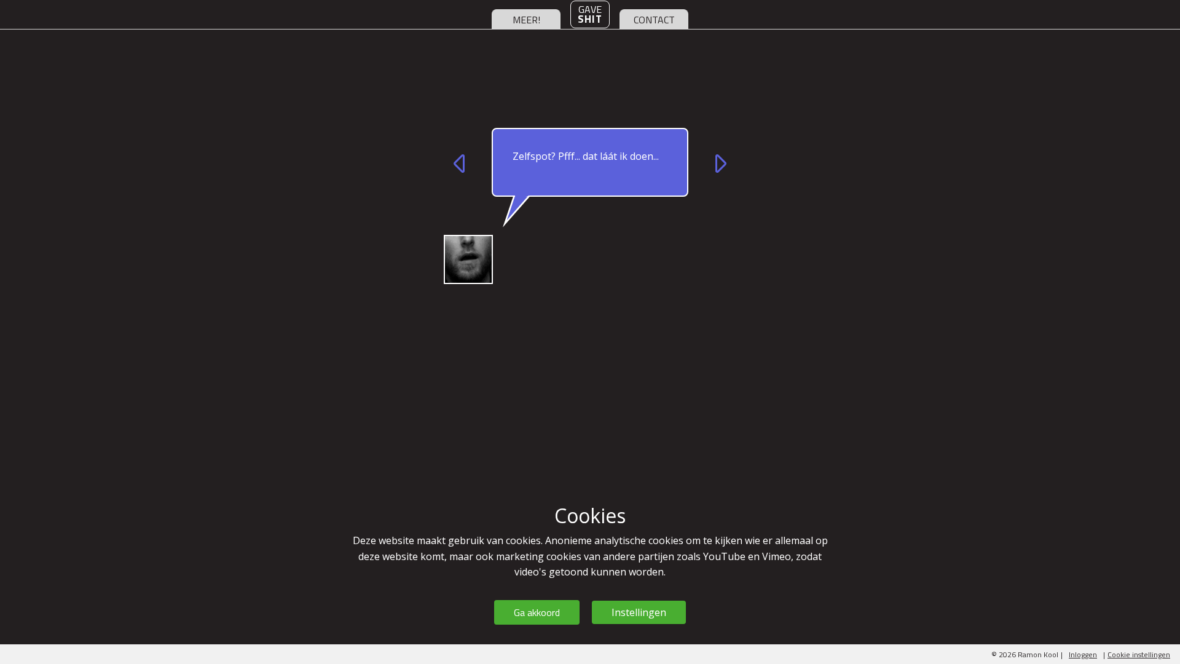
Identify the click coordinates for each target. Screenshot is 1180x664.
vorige (461, 163)
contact (654, 19)
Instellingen (639, 612)
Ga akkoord (537, 612)
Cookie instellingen (1138, 654)
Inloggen (1083, 654)
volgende (719, 163)
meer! (526, 19)
